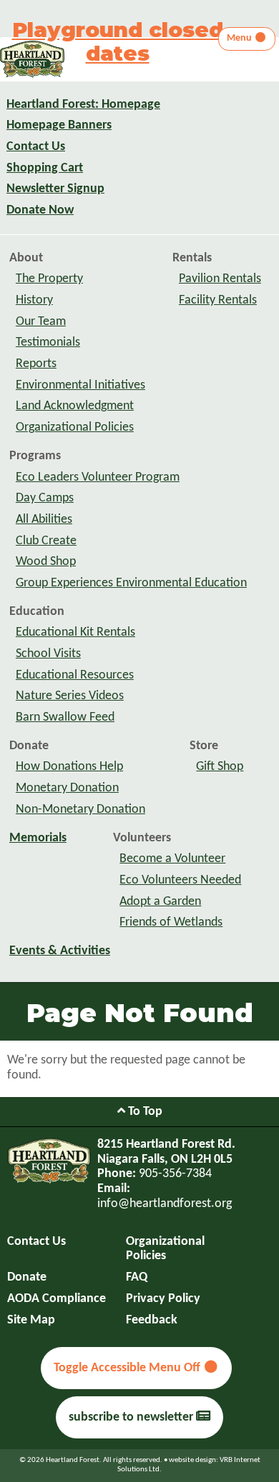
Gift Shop (219, 766)
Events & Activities (59, 951)
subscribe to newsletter (132, 1417)
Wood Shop (46, 562)
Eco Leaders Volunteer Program (98, 477)
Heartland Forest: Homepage (83, 104)
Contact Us (35, 147)
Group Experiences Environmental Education (131, 583)
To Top (143, 1111)
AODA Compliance (56, 1299)
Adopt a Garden (160, 901)
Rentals (192, 258)
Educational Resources (75, 675)
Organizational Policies (75, 427)
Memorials (38, 838)
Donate (29, 746)
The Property (49, 279)
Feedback (151, 1320)
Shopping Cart (44, 168)
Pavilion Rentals (220, 279)
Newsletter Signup (55, 189)
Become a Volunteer (172, 859)
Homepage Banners (59, 125)
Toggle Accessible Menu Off (128, 1368)
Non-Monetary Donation (80, 809)
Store (204, 746)
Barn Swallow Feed (65, 717)
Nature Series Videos (70, 696)
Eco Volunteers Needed (180, 880)
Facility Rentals (218, 300)
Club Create (46, 541)
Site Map (31, 1320)
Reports (36, 364)
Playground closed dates (117, 41)
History (34, 300)
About (26, 258)
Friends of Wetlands (170, 922)
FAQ (136, 1277)
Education (36, 612)
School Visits (48, 654)
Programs (35, 456)
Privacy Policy (163, 1299)
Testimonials (48, 342)
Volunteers (142, 838)
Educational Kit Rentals (75, 632)
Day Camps (45, 498)
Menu (240, 38)
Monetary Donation (67, 788)
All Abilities (44, 519)
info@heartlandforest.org (164, 1204)
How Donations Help (69, 766)
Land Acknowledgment (75, 406)
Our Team (41, 322)
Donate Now (40, 210)
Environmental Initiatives (80, 385)
